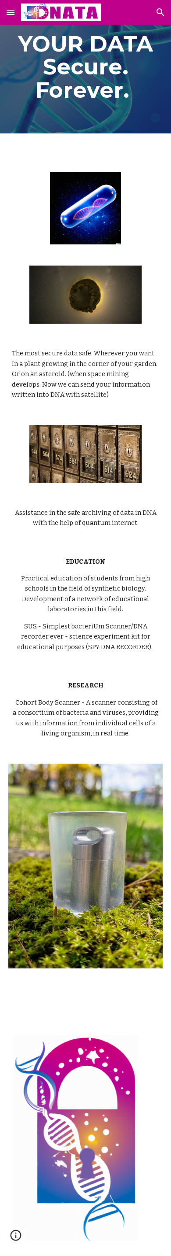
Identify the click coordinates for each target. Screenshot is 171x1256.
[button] (10, 12)
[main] (85, 67)
